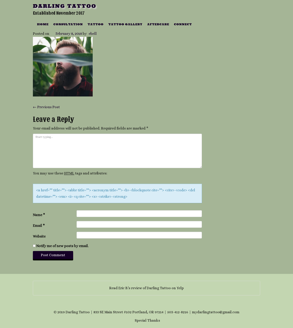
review (136, 288)
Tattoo (95, 24)
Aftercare (158, 24)
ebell (93, 34)
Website (39, 236)
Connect (183, 24)
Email (39, 226)
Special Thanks (147, 320)
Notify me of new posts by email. (62, 246)
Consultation (68, 24)
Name (39, 215)
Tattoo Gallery (125, 24)
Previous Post (46, 107)
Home (42, 24)
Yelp (180, 288)
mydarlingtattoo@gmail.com (215, 312)
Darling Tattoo (64, 6)
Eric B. (123, 288)
